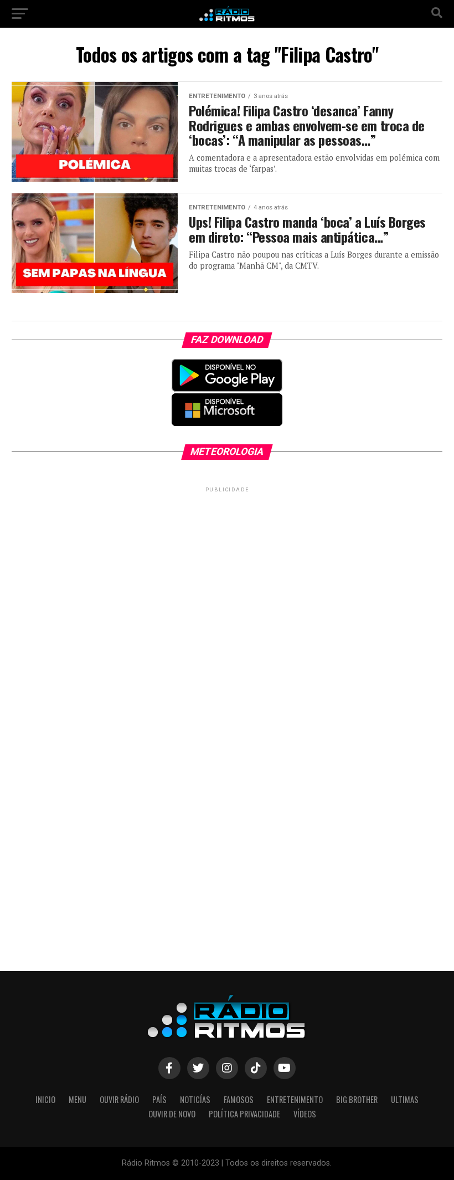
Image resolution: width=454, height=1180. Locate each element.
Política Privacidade (244, 1114)
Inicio (45, 1099)
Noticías (195, 1099)
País (159, 1099)
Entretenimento (295, 1099)
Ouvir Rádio (119, 1099)
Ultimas (405, 1099)
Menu (77, 1099)
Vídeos (304, 1114)
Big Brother (357, 1099)
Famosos (239, 1099)
